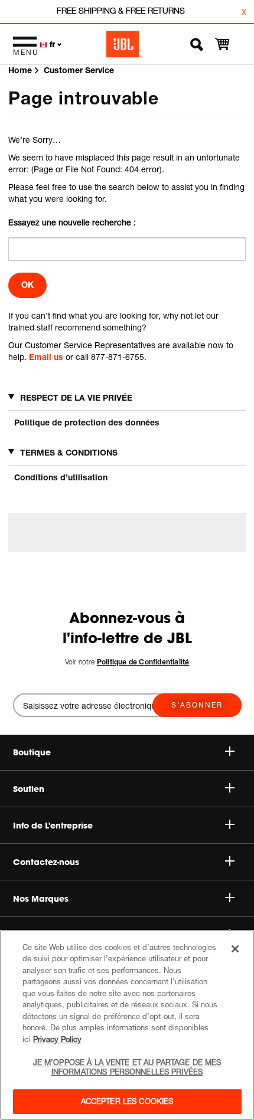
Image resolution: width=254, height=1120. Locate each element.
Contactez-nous (46, 862)
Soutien (28, 789)
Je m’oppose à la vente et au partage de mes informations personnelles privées (127, 1066)
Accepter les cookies (127, 1101)
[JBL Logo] (124, 44)
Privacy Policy (57, 1039)
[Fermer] (235, 949)
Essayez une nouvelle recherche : (72, 222)
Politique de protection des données (86, 422)
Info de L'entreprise (53, 825)
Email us (46, 357)
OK (27, 285)
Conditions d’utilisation (61, 477)
